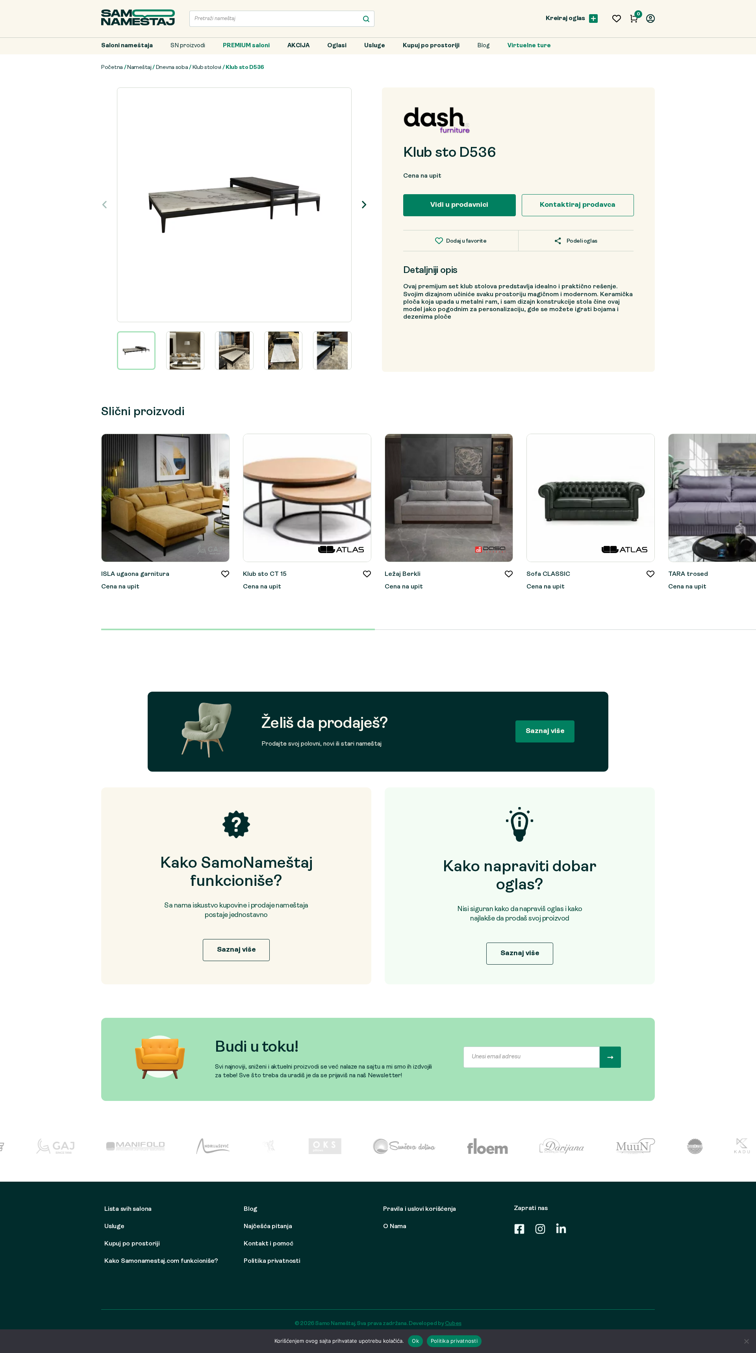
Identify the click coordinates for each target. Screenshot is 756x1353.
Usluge (374, 46)
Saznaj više (545, 731)
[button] (364, 204)
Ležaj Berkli (403, 574)
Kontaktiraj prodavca (577, 205)
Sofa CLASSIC (548, 574)
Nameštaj (139, 68)
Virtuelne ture (529, 46)
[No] (746, 1341)
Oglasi (336, 46)
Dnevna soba (172, 68)
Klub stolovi (207, 68)
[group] (234, 205)
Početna (112, 68)
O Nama (394, 1226)
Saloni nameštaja (127, 46)
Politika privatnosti (272, 1261)
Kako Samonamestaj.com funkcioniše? (161, 1261)
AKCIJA (298, 46)
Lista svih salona (128, 1209)
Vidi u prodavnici (459, 205)
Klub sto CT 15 (265, 574)
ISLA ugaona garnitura (135, 574)
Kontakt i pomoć (268, 1244)
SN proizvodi (187, 46)
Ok (415, 1341)
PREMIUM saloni (246, 46)
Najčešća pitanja (268, 1226)
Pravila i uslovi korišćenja (419, 1209)
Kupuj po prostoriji (431, 46)
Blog (483, 46)
